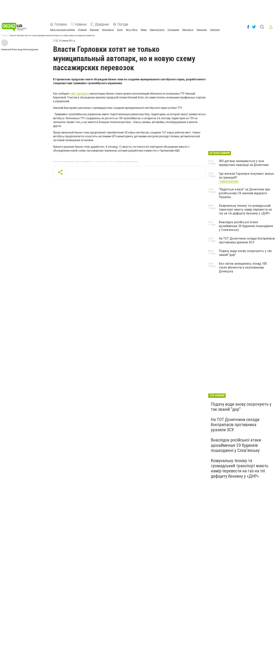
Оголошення (173, 29)
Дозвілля (82, 29)
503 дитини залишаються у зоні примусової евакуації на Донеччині (243, 163)
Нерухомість (108, 29)
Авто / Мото (132, 29)
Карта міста (187, 29)
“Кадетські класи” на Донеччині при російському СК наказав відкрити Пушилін (244, 193)
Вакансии (94, 29)
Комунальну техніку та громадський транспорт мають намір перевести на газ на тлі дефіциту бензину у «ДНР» (245, 209)
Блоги (120, 29)
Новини (81, 24)
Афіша (144, 29)
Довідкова (201, 29)
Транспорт (215, 29)
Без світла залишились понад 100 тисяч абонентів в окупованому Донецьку (243, 267)
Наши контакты (157, 29)
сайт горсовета (79, 93)
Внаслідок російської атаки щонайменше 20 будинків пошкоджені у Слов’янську (246, 226)
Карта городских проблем (62, 29)
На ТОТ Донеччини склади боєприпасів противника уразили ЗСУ (247, 240)
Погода (122, 24)
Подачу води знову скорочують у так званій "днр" (241, 406)
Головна (60, 24)
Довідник (102, 24)
